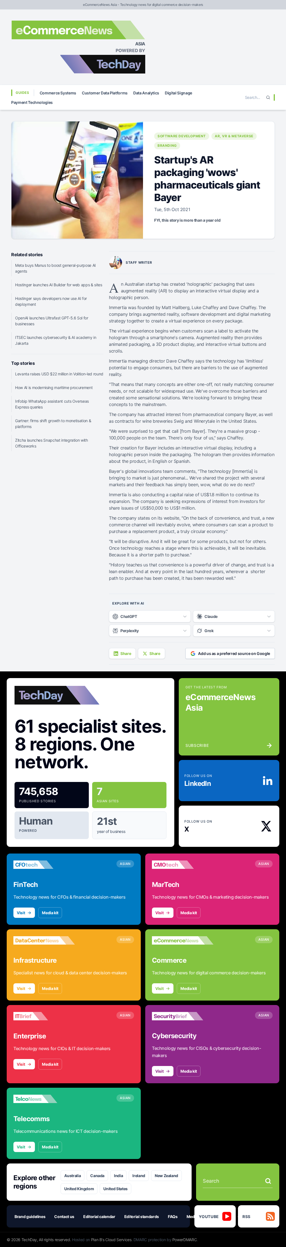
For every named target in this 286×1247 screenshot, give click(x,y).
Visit (21, 912)
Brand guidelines (30, 1216)
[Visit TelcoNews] (44, 1098)
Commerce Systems (58, 93)
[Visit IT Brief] (44, 1016)
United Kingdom (79, 1188)
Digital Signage (178, 93)
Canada (97, 1175)
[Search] (268, 97)
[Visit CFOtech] (44, 864)
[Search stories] (268, 1181)
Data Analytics (146, 93)
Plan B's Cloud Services (111, 1239)
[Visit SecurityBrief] (182, 1016)
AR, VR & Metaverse (234, 136)
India (118, 1175)
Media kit (50, 912)
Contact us (64, 1216)
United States (115, 1188)
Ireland (138, 1175)
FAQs (173, 1216)
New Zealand (166, 1175)
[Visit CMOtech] (182, 864)
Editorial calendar (99, 1216)
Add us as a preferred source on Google (234, 653)
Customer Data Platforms (105, 93)
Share (125, 653)
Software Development (182, 136)
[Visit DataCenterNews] (44, 940)
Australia (72, 1175)
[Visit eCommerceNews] (182, 940)
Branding (167, 145)
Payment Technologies (32, 102)
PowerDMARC (184, 1239)
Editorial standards (141, 1216)
